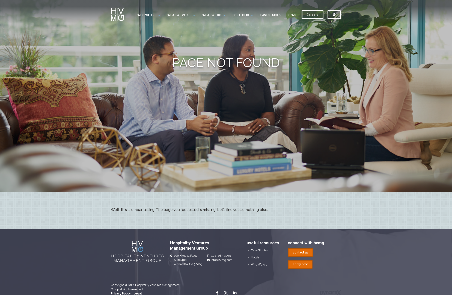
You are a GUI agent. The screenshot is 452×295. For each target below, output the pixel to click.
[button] (149, 15)
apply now (300, 264)
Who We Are (259, 264)
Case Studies (259, 250)
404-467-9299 (221, 255)
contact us (300, 252)
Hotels (255, 257)
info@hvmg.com (222, 260)
